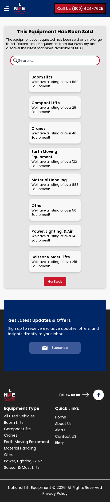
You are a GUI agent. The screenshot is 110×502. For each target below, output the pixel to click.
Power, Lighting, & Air (23, 461)
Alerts (60, 430)
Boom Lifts (13, 422)
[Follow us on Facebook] (98, 395)
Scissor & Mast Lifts (22, 467)
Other (9, 454)
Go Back (55, 281)
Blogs (60, 443)
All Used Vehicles (19, 416)
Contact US (65, 436)
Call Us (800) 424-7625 (80, 8)
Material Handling (20, 448)
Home (60, 417)
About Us (63, 423)
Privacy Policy (55, 493)
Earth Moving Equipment (26, 441)
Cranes (10, 435)
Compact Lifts (17, 429)
